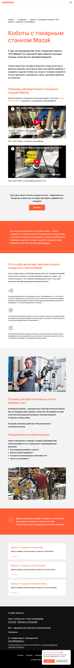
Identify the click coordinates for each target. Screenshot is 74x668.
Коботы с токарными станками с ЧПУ (44, 20)
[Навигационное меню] (70, 2)
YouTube (12, 622)
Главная (11, 20)
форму (42, 524)
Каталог (21, 655)
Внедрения (22, 20)
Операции (39, 655)
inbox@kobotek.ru (16, 641)
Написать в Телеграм (27, 622)
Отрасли (29, 655)
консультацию (43, 243)
